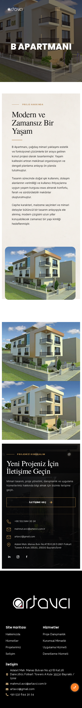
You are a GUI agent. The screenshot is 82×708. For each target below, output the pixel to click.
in (9, 557)
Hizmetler (12, 640)
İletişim (10, 653)
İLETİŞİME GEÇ (41, 502)
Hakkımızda (13, 634)
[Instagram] (18, 557)
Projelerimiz (13, 647)
